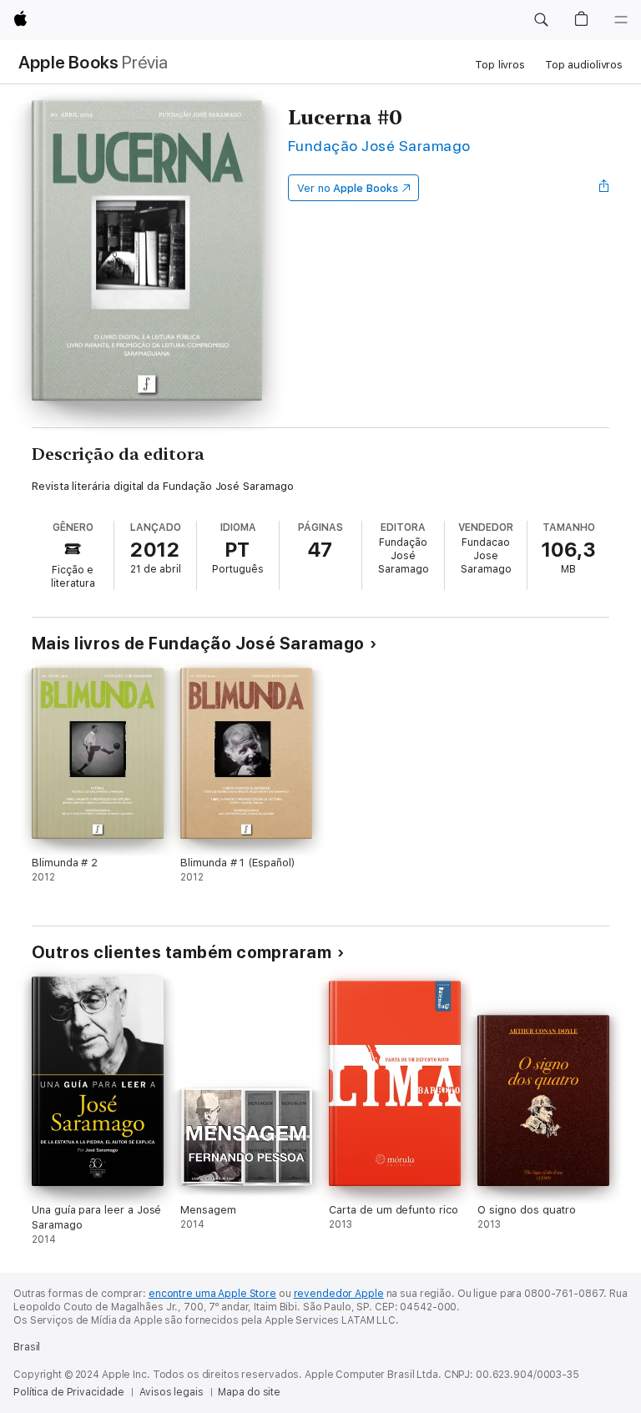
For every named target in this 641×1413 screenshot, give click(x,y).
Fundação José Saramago (379, 145)
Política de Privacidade (68, 1392)
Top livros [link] (500, 64)
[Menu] (621, 20)
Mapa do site (249, 1392)
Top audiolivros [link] (584, 64)
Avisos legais (171, 1392)
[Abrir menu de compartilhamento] (604, 188)
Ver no (347, 188)
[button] (541, 20)
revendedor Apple (339, 1293)
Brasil (26, 1347)
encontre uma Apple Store (212, 1293)
